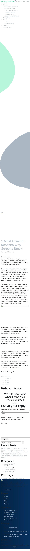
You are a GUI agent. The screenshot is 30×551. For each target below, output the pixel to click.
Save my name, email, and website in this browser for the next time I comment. (13, 418)
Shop (5, 500)
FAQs (7, 21)
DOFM (15, 547)
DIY (5, 466)
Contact (6, 504)
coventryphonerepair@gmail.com (17, 531)
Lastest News (8, 468)
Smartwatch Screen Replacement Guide (12, 450)
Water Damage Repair (12, 16)
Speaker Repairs (9, 514)
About (4, 19)
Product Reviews (9, 469)
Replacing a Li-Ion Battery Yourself (11, 454)
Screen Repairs (10, 12)
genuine (13, 478)
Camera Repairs (8, 516)
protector (20, 478)
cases (5, 478)
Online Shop (6, 18)
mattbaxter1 (6, 257)
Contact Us (6, 25)
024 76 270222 (7, 27)
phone (17, 478)
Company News (8, 464)
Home (4, 3)
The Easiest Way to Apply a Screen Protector (14, 448)
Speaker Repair (10, 14)
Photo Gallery (10, 23)
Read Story (15, 403)
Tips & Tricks (8, 471)
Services (5, 5)
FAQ (5, 502)
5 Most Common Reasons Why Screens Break (13, 244)
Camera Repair (10, 8)
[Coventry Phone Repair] (7, 1)
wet (23, 478)
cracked (8, 478)
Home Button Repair (12, 10)
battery (2, 478)
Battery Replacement (12, 7)
